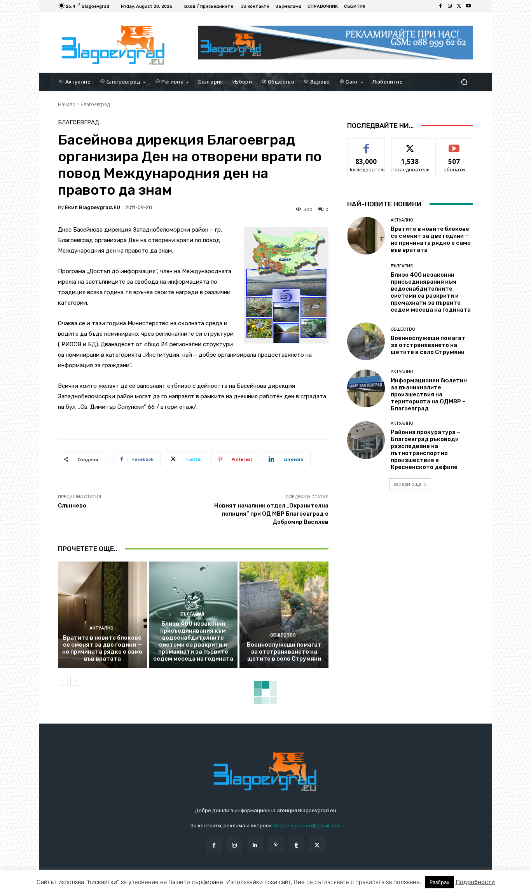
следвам (410, 144)
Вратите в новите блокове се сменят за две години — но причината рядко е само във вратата (102, 648)
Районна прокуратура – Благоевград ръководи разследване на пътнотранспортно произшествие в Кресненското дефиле (425, 450)
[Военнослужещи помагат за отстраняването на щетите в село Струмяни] (283, 615)
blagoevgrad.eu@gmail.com (307, 825)
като (366, 144)
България (192, 614)
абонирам (454, 144)
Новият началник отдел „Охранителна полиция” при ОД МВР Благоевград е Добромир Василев (271, 513)
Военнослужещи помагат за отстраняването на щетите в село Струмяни (284, 651)
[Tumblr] (296, 845)
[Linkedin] (255, 845)
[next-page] (75, 681)
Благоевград (95, 104)
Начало (66, 104)
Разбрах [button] (439, 882)
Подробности (475, 882)
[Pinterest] (275, 845)
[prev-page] (63, 681)
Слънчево (72, 505)
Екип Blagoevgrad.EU (92, 207)
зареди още (407, 484)
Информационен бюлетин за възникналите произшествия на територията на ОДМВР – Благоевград (429, 394)
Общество (283, 635)
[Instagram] (449, 6)
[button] (464, 82)
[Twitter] (459, 6)
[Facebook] (440, 6)
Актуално (101, 628)
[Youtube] (468, 6)
